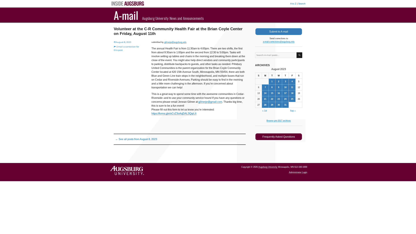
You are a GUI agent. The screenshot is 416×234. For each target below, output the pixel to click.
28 (265, 105)
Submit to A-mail (278, 31)
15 (272, 93)
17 (285, 93)
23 (279, 99)
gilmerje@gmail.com (210, 101)
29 (272, 105)
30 (279, 105)
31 (285, 105)
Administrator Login (298, 172)
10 (285, 87)
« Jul (264, 111)
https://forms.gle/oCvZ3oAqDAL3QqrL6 (173, 113)
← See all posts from (136, 139)
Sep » (293, 111)
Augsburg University (267, 167)
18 (292, 93)
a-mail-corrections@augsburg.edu (278, 41)
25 (292, 99)
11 (292, 87)
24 (285, 99)
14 (265, 93)
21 (265, 99)
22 (272, 99)
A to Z (293, 3)
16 (279, 93)
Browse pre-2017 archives (278, 120)
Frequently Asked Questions (278, 136)
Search (302, 3)
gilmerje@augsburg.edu (175, 42)
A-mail (126, 15)
